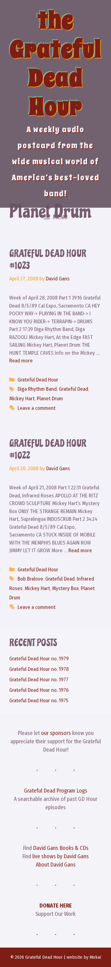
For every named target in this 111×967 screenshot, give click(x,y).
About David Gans (56, 864)
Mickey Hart (22, 398)
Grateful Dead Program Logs (55, 790)
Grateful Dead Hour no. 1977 (38, 679)
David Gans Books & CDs (60, 848)
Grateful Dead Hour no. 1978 (39, 669)
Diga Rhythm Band (37, 389)
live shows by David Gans (60, 856)
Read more (21, 360)
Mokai (95, 957)
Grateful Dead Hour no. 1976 (39, 690)
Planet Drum (50, 398)
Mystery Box (65, 588)
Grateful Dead (73, 389)
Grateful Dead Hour (38, 380)
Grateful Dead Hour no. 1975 (38, 700)
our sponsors (56, 733)
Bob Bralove (30, 579)
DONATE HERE (55, 905)
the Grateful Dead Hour (55, 64)
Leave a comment (37, 408)
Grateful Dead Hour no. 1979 (39, 658)
